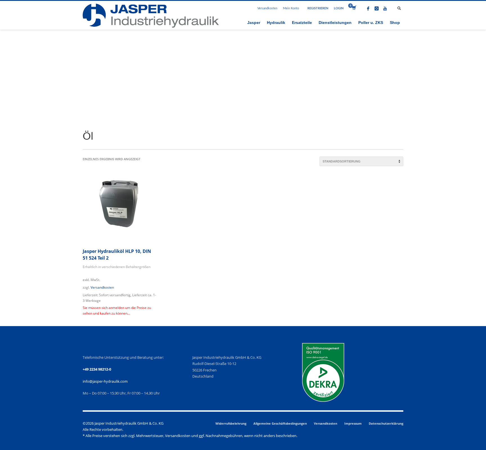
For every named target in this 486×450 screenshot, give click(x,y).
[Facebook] (368, 8)
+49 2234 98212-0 (97, 369)
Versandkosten (267, 8)
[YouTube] (385, 8)
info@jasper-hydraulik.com (105, 381)
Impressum (353, 423)
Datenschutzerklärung (386, 423)
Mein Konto (291, 8)
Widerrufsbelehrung (230, 423)
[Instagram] (376, 8)
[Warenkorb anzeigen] (353, 8)
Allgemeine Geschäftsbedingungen (280, 423)
